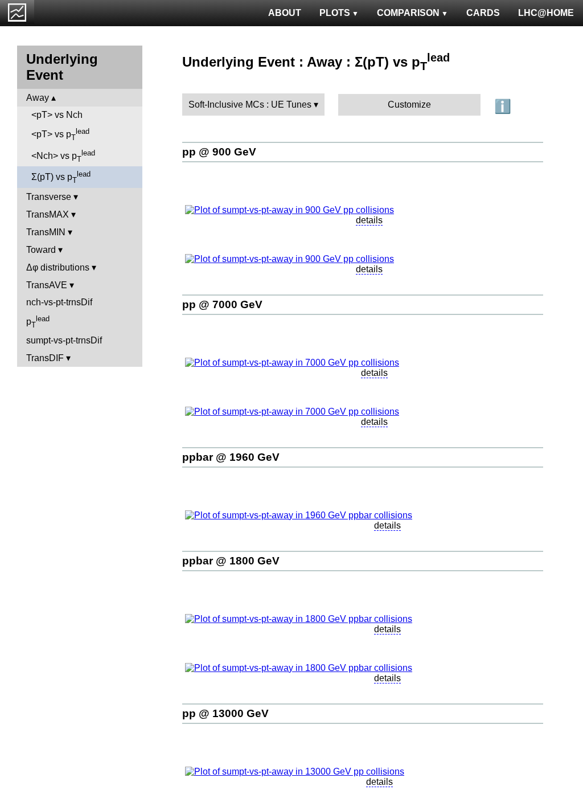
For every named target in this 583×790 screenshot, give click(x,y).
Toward (41, 250)
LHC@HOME (546, 13)
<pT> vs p (60, 134)
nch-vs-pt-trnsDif (59, 302)
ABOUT (284, 13)
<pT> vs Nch (57, 115)
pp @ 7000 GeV (222, 304)
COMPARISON (408, 13)
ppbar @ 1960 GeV (231, 457)
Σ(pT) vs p (61, 177)
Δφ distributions (57, 267)
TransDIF (45, 358)
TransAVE (46, 285)
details (369, 220)
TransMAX (47, 214)
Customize (409, 104)
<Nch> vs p (63, 156)
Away (37, 98)
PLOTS (334, 13)
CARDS (483, 13)
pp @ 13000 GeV (225, 713)
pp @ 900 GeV (219, 152)
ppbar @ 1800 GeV (231, 561)
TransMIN (45, 232)
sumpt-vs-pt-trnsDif (64, 340)
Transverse (48, 197)
